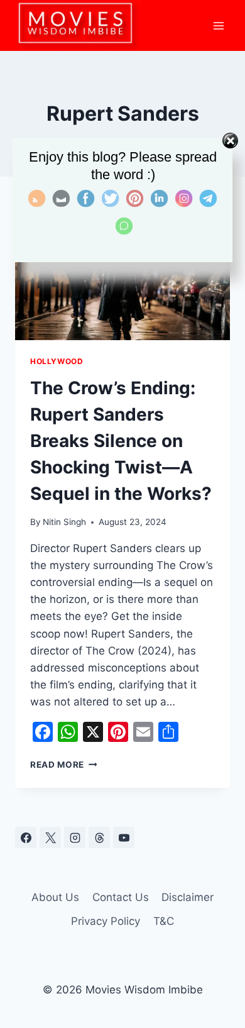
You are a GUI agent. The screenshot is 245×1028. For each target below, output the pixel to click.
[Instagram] (74, 837)
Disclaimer (187, 897)
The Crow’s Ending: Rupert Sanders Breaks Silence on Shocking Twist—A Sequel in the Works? (121, 440)
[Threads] (99, 837)
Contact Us (120, 897)
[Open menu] (218, 25)
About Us (55, 897)
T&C (163, 921)
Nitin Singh (64, 522)
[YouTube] (123, 837)
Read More (63, 765)
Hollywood (56, 361)
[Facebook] (25, 837)
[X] (50, 837)
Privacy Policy (105, 921)
